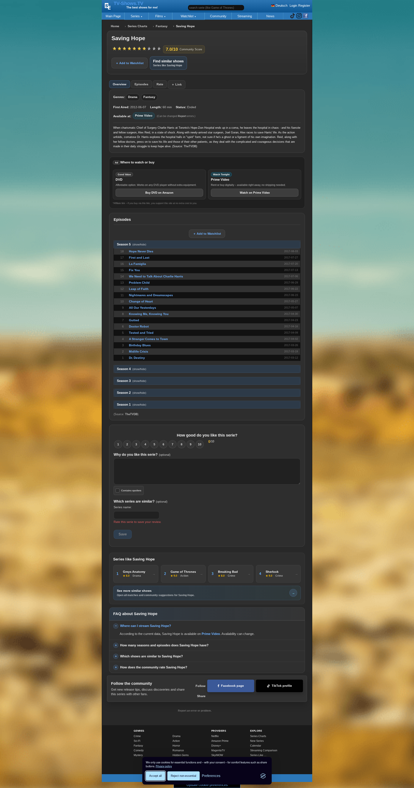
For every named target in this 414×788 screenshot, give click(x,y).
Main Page (113, 16)
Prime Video (143, 115)
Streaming (244, 16)
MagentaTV (218, 750)
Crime (137, 736)
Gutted (134, 320)
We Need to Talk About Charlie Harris (156, 276)
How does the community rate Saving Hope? (153, 667)
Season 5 (131, 244)
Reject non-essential (183, 775)
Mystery (138, 755)
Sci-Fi (137, 740)
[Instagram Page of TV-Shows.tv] (299, 16)
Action (176, 740)
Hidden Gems (180, 755)
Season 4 (131, 369)
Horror (176, 745)
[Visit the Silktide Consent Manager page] (263, 776)
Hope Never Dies (141, 251)
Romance (178, 750)
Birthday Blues (140, 345)
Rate (160, 84)
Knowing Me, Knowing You (149, 314)
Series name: (123, 507)
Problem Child (139, 282)
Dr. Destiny (137, 357)
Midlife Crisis (138, 351)
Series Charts (137, 26)
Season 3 (131, 381)
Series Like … (258, 755)
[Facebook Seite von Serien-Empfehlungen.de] (305, 16)
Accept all (155, 775)
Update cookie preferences (207, 785)
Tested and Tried (141, 332)
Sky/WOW (217, 755)
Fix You (134, 270)
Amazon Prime (220, 740)
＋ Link (176, 84)
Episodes (141, 84)
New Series (257, 740)
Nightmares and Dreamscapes (151, 295)
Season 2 (131, 392)
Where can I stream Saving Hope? (145, 626)
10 (199, 444)
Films (159, 16)
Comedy (139, 750)
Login (293, 5)
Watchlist (187, 16)
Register (304, 5)
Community (218, 16)
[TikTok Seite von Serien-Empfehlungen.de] (292, 16)
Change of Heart (141, 301)
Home (115, 26)
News (270, 16)
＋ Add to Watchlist (130, 63)
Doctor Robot (139, 326)
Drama (132, 97)
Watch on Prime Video (255, 192)
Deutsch (281, 5)
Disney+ (216, 745)
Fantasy (162, 26)
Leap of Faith (139, 289)
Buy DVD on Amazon (159, 192)
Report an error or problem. (195, 710)
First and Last (139, 257)
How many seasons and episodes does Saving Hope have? (164, 645)
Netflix (215, 736)
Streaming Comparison (263, 750)
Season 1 (131, 404)
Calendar (255, 745)
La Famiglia (137, 264)
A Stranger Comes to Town (148, 339)
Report (182, 116)
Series (136, 16)
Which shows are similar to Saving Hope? (151, 656)
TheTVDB (190, 146)
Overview (119, 84)
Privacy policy (164, 766)
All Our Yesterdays (142, 307)
